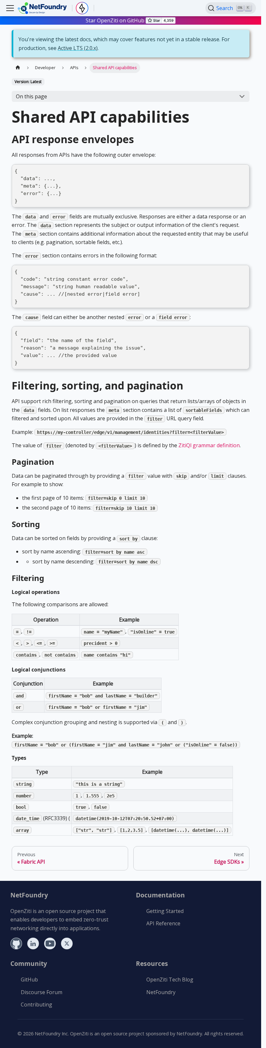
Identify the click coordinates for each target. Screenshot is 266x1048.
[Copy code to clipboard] (242, 171)
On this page (31, 96)
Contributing (36, 1004)
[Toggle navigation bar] (10, 8)
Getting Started (165, 911)
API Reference (163, 923)
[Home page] (18, 68)
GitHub (29, 979)
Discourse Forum (41, 992)
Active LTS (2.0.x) (78, 48)
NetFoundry (160, 992)
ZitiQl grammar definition (209, 445)
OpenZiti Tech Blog (169, 979)
